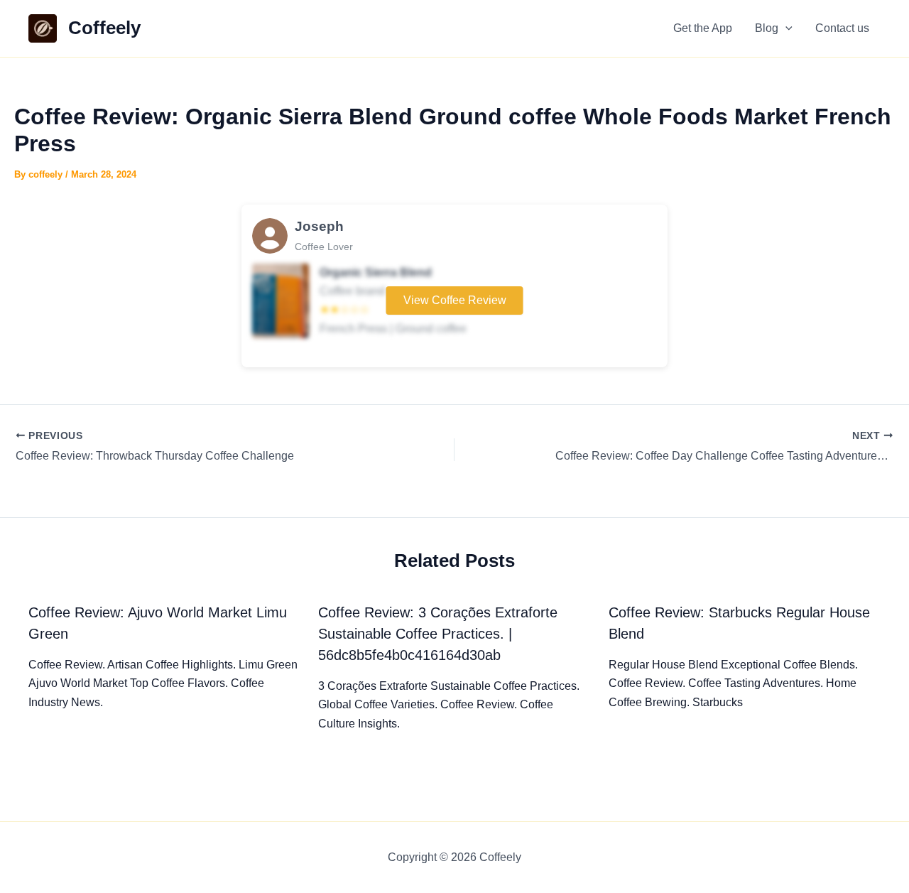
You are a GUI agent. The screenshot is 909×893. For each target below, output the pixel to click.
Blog (766, 28)
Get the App (702, 28)
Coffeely (104, 27)
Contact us (842, 28)
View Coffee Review (454, 300)
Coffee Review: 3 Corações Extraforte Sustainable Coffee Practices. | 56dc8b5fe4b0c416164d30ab (437, 634)
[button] (785, 28)
